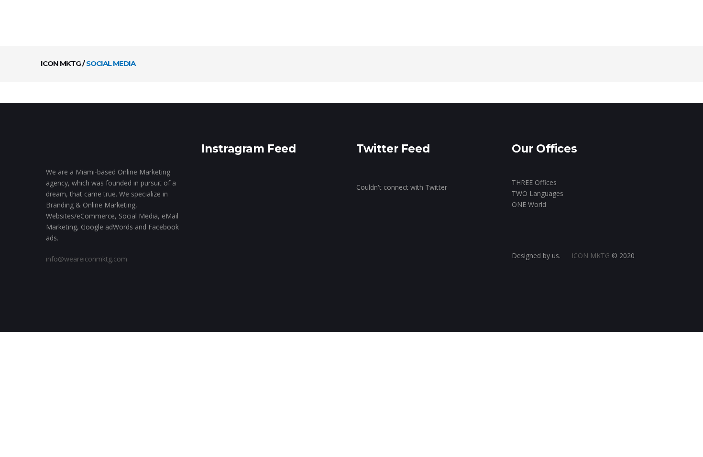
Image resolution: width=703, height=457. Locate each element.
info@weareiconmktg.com (86, 258)
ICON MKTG (61, 63)
